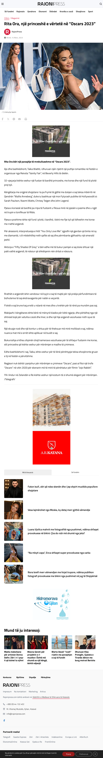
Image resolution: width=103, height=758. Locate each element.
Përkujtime (45, 677)
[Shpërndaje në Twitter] (8, 119)
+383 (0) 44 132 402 (15, 704)
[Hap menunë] (2, 3)
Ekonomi (43, 11)
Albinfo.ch (84, 736)
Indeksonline (57, 736)
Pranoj (68, 754)
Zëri (31, 736)
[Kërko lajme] (100, 4)
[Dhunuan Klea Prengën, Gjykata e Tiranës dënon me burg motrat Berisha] (85, 642)
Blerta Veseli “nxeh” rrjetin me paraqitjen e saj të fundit (62, 654)
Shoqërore (80, 11)
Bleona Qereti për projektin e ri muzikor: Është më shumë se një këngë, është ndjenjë (37, 657)
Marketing (33, 691)
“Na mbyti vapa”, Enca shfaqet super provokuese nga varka (59, 553)
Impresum (7, 691)
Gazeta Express (19, 736)
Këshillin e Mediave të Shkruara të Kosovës (51, 697)
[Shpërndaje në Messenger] (13, 119)
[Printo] (25, 119)
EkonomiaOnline (10, 741)
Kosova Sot (25, 741)
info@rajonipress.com (16, 713)
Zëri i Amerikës (42, 736)
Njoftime (20, 677)
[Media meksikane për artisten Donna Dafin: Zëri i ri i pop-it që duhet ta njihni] (14, 642)
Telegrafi (6, 736)
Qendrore (31, 11)
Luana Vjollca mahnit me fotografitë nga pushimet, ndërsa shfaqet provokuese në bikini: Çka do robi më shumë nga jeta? (63, 531)
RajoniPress (17, 31)
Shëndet (53, 11)
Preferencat (83, 754)
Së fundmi (9, 11)
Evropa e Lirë (71, 736)
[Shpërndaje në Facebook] (2, 119)
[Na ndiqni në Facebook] (4, 721)
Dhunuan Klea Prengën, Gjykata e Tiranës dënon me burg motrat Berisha (85, 656)
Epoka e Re (37, 741)
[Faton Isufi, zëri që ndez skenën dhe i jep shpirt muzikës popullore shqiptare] (13, 488)
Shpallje (32, 677)
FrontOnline (50, 741)
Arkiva (43, 691)
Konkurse (7, 677)
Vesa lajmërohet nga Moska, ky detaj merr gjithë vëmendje (59, 510)
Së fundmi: (75, 472)
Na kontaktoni (20, 691)
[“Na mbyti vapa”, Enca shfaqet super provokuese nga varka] (13, 552)
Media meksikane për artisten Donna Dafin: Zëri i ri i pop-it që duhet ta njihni (14, 656)
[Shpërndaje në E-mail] (19, 119)
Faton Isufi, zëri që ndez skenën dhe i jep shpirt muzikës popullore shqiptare (63, 488)
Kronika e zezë (66, 11)
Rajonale (20, 11)
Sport (90, 11)
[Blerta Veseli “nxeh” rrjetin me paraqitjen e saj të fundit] (62, 642)
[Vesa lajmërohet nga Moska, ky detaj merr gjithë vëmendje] (13, 510)
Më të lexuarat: (27, 472)
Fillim (6, 18)
